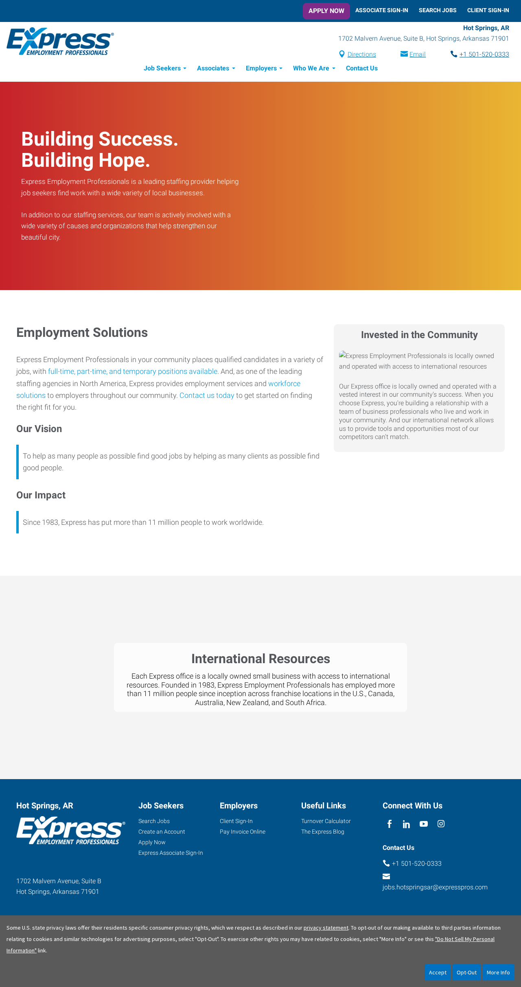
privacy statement (326, 927)
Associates (213, 68)
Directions (362, 54)
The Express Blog (322, 831)
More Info (498, 972)
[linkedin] (406, 824)
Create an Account (161, 831)
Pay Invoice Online (242, 831)
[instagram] (441, 824)
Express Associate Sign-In (170, 852)
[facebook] (389, 824)
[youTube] (424, 824)
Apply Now (326, 11)
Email (417, 54)
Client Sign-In (488, 10)
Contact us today (207, 395)
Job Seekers (162, 68)
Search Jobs (438, 10)
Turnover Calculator (326, 821)
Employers (261, 68)
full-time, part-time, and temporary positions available (132, 371)
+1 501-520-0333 (484, 54)
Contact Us (362, 68)
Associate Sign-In (381, 10)
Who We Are (311, 68)
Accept (438, 972)
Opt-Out (467, 972)
